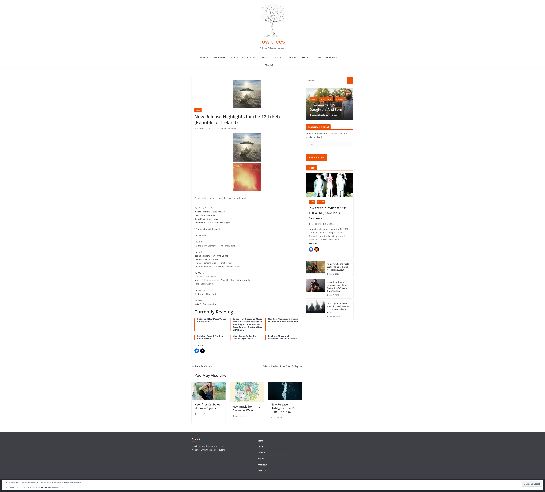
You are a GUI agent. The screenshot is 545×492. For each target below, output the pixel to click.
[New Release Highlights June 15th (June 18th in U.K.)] (285, 384)
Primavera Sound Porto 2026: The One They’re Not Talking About (338, 267)
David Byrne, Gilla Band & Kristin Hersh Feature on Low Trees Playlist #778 (338, 308)
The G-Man (218, 128)
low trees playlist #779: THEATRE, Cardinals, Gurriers (327, 213)
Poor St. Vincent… (204, 366)
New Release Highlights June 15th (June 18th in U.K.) (284, 408)
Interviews (219, 57)
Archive (269, 64)
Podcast (251, 57)
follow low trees (317, 157)
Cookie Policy (57, 487)
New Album (231, 128)
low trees (272, 41)
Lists (276, 57)
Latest (198, 110)
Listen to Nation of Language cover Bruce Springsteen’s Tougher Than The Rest (337, 286)
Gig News (235, 57)
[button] (207, 58)
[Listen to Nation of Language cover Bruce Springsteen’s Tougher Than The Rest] (315, 288)
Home (260, 440)
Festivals (307, 57)
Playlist (321, 202)
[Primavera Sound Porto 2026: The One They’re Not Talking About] (315, 269)
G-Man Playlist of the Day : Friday (280, 366)
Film (318, 57)
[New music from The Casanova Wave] (247, 384)
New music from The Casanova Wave (246, 408)
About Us (261, 470)
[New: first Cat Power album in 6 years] (209, 384)
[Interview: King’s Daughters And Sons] (329, 90)
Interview (339, 99)
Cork (263, 57)
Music (203, 57)
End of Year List (326, 99)
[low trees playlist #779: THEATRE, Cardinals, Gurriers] (329, 185)
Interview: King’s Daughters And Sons (326, 107)
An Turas (330, 57)
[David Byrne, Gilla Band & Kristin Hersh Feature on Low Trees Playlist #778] (315, 310)
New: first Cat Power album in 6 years (208, 406)
